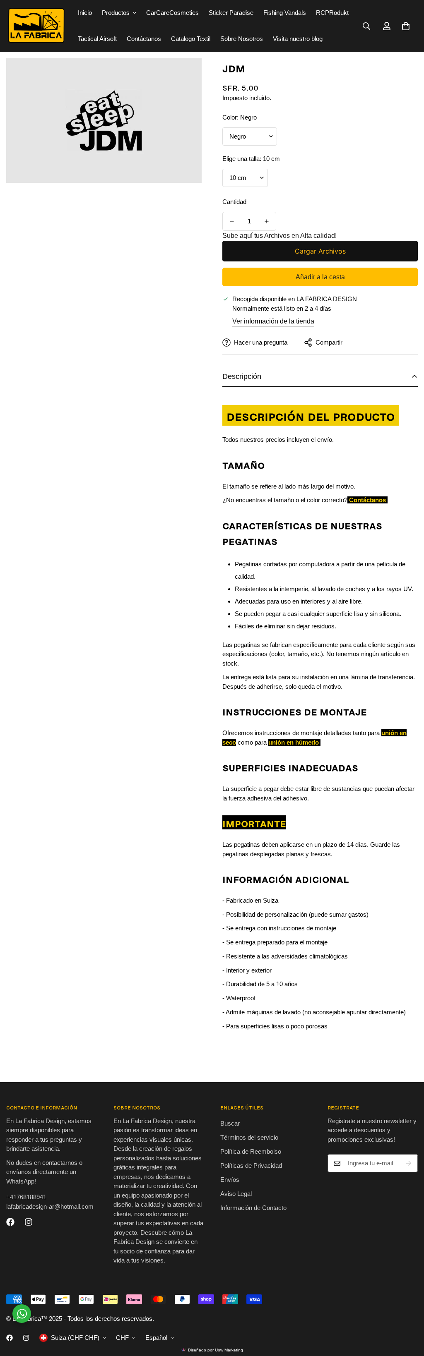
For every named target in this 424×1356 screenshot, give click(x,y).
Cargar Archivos (320, 251)
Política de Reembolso (250, 1151)
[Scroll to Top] (407, 1310)
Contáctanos (144, 38)
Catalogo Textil (190, 38)
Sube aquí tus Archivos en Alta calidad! (279, 235)
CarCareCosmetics (172, 12)
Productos (116, 12)
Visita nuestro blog (298, 38)
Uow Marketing (229, 1350)
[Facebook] (10, 1222)
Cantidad (234, 201)
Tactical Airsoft (97, 38)
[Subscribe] (409, 1163)
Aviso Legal (236, 1193)
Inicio (85, 12)
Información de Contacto (253, 1207)
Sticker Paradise (231, 12)
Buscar (230, 1123)
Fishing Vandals (284, 12)
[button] (405, 26)
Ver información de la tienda (273, 321)
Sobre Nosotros (241, 38)
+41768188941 (26, 1196)
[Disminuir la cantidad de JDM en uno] (232, 221)
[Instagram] (28, 1222)
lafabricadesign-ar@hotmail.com (50, 1206)
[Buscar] (366, 26)
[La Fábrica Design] (36, 25)
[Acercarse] (184, 76)
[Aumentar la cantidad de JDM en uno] (267, 221)
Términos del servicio (249, 1137)
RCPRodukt (332, 12)
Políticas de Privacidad (251, 1165)
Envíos (229, 1179)
